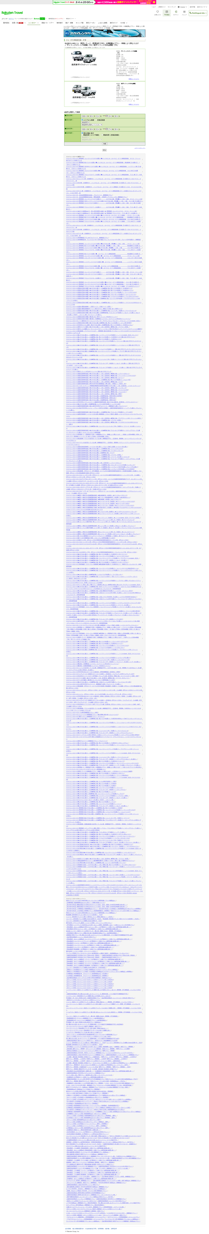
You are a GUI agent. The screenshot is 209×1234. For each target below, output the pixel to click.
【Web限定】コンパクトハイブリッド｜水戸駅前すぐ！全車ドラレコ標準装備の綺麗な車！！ (93, 941)
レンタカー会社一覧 (81, 26)
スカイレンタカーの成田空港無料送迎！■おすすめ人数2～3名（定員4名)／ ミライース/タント (93, 463)
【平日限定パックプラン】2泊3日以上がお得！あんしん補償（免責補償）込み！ (89, 925)
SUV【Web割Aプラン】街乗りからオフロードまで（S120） (84, 1144)
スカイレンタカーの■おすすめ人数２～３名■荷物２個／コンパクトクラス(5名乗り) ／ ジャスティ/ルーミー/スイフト (100, 836)
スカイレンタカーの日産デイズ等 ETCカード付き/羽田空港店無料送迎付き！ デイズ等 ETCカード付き (97, 540)
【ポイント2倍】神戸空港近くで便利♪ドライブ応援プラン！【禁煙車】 (87, 1093)
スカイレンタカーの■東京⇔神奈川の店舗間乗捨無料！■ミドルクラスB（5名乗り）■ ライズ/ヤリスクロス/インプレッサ (101, 511)
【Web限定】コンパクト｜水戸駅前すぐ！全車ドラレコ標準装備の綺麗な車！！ (89, 947)
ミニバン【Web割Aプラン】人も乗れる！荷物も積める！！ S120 (86, 1042)
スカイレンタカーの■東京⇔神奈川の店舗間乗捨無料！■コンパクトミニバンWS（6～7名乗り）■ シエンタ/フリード (100, 532)
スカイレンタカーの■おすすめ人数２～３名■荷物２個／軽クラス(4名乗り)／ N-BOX (91, 785)
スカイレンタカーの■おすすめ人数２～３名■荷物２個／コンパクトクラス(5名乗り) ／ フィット (94, 787)
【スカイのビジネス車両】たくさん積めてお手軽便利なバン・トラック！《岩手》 (104, 1065)
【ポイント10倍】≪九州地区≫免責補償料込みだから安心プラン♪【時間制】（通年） (91, 1115)
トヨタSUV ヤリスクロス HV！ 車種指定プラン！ (122, 1213)
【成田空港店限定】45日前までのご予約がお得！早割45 (83, 957)
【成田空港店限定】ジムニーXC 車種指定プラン (80, 1168)
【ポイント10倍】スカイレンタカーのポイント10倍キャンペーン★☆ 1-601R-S (89, 979)
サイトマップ (172, 7)
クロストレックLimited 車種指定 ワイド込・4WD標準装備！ (114, 1085)
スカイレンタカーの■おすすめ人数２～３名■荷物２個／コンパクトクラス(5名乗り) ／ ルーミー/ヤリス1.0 (97, 556)
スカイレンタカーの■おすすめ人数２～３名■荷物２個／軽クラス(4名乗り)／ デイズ (90, 802)
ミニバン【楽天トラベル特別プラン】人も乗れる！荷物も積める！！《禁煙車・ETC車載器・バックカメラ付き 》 (99, 1002)
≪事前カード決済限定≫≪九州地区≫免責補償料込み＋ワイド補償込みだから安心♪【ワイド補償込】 (96, 1095)
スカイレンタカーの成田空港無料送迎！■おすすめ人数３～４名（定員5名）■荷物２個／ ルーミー (95, 377)
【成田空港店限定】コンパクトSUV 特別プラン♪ (111, 1201)
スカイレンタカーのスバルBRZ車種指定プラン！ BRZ (82, 712)
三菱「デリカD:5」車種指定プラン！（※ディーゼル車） (112, 1168)
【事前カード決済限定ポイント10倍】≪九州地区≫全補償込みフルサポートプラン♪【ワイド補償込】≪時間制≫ (99, 971)
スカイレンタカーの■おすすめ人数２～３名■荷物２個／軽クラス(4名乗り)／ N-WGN (91, 783)
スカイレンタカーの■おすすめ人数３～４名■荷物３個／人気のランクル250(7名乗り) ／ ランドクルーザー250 (98, 682)
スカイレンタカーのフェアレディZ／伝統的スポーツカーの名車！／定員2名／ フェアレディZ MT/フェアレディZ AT (100, 674)
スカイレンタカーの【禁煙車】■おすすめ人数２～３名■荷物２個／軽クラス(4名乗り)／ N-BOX (94, 808)
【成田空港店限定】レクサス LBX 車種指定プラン (126, 1158)
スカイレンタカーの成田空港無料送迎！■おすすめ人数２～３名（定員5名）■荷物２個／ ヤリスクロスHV (97, 390)
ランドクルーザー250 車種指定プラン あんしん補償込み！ (122, 1219)
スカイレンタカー (95, 26)
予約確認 (166, 15)
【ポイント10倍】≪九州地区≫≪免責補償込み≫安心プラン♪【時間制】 (87, 1097)
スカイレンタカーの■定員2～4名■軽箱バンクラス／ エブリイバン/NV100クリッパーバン (92, 664)
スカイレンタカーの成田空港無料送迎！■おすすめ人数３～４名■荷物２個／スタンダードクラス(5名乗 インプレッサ (100, 465)
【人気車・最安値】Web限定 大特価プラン (78, 1063)
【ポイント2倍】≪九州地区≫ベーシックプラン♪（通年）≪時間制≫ (86, 1126)
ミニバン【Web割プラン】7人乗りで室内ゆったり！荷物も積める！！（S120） (89, 917)
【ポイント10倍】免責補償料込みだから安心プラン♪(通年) (83, 1119)
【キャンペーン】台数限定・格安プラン (114, 1215)
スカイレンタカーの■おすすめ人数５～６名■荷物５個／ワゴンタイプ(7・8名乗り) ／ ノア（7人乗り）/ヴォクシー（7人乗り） (103, 765)
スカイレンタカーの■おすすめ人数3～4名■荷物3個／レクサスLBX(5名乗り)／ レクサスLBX (93, 404)
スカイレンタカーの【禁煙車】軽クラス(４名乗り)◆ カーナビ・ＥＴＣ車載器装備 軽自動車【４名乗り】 (104, 254)
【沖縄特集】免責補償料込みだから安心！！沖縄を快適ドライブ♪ (85, 902)
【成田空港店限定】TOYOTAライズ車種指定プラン (111, 1199)
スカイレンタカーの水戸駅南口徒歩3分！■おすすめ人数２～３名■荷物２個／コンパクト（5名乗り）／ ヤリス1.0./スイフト (102, 846)
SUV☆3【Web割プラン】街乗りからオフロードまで (113, 1138)
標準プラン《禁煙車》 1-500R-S (76, 1059)
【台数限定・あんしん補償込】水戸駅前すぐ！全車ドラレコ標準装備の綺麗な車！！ (91, 1178)
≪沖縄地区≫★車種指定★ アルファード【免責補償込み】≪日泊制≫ (87, 973)
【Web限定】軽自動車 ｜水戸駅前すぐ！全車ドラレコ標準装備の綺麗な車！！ (89, 949)
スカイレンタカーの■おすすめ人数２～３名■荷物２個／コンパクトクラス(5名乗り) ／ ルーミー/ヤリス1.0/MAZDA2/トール (102, 568)
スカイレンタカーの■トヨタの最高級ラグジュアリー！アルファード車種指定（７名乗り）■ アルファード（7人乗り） (100, 536)
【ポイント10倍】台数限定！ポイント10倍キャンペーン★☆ (84, 1215)
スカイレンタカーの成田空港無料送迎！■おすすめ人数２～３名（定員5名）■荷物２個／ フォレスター (96, 392)
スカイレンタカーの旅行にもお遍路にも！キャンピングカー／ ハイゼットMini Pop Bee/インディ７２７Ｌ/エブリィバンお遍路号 (104, 329)
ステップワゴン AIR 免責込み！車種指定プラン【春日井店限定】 (85, 1205)
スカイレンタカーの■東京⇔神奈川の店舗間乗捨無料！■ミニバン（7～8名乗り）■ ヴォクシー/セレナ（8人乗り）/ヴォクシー (103, 534)
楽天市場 (192, 7)
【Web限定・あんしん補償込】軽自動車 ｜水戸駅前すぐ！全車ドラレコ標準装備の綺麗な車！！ (94, 965)
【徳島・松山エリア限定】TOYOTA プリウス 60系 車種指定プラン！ (86, 1191)
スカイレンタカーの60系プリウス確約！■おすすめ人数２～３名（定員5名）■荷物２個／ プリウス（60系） (97, 858)
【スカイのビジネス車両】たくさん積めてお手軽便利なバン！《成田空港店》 (115, 1063)
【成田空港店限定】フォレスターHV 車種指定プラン (81, 1166)
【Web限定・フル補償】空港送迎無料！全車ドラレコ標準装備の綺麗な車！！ (89, 1148)
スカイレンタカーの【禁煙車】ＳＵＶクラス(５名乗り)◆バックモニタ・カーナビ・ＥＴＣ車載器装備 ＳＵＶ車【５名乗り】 (104, 219)
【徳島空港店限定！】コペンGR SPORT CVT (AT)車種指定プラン (85, 1079)
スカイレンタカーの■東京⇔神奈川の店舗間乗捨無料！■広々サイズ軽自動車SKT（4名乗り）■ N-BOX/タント (98, 497)
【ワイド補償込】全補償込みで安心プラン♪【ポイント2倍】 (113, 1107)
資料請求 (114, 1228)
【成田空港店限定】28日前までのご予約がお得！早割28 (118, 955)
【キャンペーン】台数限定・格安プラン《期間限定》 (82, 1182)
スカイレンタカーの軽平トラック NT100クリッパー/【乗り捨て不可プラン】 (88, 371)
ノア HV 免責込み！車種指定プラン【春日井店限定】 (81, 1203)
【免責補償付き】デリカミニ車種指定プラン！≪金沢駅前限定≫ (85, 1018)
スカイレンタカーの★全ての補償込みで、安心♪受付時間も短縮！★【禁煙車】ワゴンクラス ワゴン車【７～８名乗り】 (102, 213)
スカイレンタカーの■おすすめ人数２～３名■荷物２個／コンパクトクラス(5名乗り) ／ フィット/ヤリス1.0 (97, 645)
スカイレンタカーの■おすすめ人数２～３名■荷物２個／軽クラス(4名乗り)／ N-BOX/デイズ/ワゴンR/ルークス (98, 834)
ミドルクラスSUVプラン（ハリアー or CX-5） (119, 1052)
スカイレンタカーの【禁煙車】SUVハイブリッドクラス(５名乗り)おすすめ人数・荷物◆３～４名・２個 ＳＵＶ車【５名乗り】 (104, 201)
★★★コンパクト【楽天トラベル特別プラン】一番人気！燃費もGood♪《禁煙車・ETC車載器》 (94, 931)
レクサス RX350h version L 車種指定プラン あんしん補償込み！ (86, 1188)
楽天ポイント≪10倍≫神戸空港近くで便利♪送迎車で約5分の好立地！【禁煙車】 (90, 1091)
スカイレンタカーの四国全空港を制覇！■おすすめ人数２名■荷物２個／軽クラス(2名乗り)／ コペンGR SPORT (98, 323)
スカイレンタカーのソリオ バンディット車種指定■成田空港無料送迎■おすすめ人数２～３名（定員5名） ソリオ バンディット (103, 386)
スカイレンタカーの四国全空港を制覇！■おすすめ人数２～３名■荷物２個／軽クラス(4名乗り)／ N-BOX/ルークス (99, 290)
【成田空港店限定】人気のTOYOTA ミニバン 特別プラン (82, 1184)
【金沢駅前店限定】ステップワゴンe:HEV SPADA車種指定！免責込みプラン (88, 977)
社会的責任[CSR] (90, 1228)
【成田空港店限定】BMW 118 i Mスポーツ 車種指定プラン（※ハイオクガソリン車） (91, 1195)
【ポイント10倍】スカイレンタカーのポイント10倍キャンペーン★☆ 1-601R (89, 981)
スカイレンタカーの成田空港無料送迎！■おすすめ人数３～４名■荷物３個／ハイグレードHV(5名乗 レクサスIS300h (100, 469)
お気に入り (157, 15)
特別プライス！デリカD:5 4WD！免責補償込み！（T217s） (108, 1081)
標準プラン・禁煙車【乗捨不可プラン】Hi (78, 1069)
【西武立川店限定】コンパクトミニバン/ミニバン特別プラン (84, 1050)
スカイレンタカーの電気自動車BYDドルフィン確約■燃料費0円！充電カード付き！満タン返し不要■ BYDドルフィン (100, 860)
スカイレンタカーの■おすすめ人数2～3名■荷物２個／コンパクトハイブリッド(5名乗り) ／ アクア (95, 793)
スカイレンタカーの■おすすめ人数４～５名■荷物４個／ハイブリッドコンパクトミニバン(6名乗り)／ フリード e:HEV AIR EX (103, 611)
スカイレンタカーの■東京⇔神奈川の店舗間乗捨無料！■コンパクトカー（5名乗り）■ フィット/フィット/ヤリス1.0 (99, 505)
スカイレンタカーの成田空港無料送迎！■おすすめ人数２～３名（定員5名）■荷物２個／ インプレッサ (96, 388)
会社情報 (68, 1228)
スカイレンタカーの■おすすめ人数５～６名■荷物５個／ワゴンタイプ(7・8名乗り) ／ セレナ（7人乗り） (97, 797)
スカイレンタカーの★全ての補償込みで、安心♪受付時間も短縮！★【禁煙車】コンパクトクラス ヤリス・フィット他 (101, 211)
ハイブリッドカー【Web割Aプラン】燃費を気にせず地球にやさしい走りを (88, 996)
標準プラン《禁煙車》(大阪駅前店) (76, 1067)
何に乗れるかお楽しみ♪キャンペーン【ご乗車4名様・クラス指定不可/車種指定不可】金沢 (92, 1038)
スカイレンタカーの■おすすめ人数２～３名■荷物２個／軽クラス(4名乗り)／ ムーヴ (90, 791)
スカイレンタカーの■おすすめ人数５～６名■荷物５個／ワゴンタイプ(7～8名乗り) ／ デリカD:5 (94, 619)
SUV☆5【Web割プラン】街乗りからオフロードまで (81, 1138)
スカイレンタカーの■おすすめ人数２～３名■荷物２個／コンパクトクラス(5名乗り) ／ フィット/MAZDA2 (97, 775)
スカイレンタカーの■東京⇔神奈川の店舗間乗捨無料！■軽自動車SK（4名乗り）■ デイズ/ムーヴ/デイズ (96, 495)
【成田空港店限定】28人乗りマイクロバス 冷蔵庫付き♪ (119, 1144)
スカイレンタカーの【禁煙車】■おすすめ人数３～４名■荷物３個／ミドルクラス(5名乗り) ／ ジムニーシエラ (98, 812)
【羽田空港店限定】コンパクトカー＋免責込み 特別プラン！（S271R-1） (112, 1142)
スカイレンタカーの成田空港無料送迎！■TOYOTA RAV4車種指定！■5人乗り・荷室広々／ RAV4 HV (96, 383)
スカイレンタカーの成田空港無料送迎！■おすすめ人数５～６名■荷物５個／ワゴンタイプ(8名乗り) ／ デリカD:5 (99, 412)
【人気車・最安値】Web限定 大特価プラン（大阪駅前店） (83, 1057)
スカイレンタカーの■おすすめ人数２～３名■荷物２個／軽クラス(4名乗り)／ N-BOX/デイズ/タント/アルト (97, 743)
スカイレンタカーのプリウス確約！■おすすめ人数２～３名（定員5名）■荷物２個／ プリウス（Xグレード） (98, 678)
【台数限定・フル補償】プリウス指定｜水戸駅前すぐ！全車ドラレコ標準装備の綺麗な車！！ (93, 1160)
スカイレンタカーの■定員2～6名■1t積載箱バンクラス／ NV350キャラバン (88, 666)
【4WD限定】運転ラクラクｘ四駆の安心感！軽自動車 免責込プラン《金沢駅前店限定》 (92, 933)
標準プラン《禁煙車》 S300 (121, 1067)
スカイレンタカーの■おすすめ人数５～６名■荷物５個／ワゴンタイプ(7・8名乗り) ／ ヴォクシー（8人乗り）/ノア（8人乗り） (103, 662)
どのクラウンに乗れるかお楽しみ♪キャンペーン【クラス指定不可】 (86, 1146)
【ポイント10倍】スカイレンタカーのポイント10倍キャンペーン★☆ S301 (88, 1036)
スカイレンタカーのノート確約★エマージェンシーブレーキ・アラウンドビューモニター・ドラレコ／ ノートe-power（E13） (103, 321)
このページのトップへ (139, 148)
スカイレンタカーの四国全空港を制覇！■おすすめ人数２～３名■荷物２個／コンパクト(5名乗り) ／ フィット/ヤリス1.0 (101, 292)
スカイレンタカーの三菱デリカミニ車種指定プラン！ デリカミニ (85, 716)
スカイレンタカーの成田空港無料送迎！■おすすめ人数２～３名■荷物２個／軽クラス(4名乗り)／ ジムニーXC (98, 379)
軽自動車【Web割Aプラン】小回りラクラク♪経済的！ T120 (84, 914)
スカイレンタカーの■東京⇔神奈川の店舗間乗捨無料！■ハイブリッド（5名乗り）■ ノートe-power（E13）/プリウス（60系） (103, 517)
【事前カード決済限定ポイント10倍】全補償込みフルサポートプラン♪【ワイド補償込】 (92, 969)
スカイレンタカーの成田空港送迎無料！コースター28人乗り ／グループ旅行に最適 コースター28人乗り (96, 446)
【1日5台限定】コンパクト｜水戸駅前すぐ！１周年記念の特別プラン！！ (88, 1132)
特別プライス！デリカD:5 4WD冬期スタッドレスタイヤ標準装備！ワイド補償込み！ (91, 900)
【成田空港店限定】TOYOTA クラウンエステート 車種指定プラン (85, 1073)
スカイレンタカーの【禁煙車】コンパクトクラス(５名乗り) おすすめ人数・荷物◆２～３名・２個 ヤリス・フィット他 (104, 199)
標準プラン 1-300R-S (108, 1057)
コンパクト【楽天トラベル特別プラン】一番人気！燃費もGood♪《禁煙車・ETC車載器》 (92, 1016)
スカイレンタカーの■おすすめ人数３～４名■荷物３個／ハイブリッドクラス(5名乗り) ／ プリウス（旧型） (97, 795)
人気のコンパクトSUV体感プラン (124, 925)
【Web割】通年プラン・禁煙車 (75, 1048)
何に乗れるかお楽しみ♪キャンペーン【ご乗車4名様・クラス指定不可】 (119, 1203)
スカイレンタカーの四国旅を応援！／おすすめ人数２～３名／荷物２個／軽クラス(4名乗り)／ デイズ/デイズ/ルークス (100, 864)
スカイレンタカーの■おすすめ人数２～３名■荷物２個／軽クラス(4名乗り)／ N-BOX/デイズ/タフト (95, 773)
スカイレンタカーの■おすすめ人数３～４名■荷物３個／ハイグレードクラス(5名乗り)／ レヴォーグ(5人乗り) (98, 657)
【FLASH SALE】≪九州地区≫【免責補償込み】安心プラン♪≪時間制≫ (120, 908)
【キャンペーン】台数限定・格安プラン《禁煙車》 (100, 1048)
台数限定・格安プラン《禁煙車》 (124, 1046)
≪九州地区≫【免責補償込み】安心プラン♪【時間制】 (82, 1103)
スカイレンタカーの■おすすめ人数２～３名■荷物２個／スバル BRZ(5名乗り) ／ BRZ (91, 781)
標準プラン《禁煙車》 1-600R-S (126, 1057)
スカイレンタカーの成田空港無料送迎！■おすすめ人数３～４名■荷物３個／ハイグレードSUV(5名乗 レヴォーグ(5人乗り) (102, 467)
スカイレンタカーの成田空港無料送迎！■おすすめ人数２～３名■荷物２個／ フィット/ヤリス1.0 (94, 448)
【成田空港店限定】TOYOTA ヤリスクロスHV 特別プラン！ (115, 1166)
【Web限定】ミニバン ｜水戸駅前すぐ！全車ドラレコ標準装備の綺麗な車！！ (89, 943)
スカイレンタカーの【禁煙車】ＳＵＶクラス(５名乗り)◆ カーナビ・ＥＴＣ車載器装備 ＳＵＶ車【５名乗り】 (104, 266)
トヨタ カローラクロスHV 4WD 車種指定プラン (119, 1083)
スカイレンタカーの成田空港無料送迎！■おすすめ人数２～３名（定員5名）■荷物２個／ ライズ (94, 381)
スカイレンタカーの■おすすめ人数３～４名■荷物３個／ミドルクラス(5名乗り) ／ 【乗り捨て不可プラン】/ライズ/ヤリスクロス (103, 349)
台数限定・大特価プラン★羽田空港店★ (78, 1142)
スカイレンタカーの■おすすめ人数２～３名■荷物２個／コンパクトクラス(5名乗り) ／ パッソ (93, 804)
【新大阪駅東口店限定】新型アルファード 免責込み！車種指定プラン (86, 1154)
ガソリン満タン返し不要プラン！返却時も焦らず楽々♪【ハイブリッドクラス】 (89, 1075)
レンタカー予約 (69, 26)
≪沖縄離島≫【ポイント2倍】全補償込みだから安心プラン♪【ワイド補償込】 (118, 1111)
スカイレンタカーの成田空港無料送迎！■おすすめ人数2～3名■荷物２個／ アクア (90, 453)
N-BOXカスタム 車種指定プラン (126, 1156)
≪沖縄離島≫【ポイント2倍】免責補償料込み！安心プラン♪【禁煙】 (86, 1113)
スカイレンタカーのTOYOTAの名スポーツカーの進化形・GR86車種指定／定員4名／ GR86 (93, 672)
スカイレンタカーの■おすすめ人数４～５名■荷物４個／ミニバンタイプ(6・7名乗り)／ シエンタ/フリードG (97, 659)
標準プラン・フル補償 (122, 1048)
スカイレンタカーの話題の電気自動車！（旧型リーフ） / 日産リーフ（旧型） (89, 306)
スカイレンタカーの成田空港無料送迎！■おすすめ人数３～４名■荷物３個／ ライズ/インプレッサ (94, 450)
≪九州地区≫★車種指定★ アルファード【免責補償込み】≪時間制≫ (87, 975)
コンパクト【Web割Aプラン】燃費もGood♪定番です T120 (84, 921)
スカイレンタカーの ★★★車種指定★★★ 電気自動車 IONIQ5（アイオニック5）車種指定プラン (96, 197)
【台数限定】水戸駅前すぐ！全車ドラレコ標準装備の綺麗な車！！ (85, 1077)
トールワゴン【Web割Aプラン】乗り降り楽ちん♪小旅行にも (84, 1032)
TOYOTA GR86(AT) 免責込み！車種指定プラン (112, 1182)
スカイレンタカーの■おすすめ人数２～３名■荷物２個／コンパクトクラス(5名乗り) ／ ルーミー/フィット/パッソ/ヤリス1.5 (102, 763)
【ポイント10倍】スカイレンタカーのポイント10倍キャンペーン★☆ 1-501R (89, 988)
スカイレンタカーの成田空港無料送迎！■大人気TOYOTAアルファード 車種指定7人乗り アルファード (96, 406)
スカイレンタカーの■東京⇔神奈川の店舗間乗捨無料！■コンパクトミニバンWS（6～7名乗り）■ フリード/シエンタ (100, 520)
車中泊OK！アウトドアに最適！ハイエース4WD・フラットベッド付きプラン (88, 923)
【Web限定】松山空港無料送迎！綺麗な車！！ (80, 1071)
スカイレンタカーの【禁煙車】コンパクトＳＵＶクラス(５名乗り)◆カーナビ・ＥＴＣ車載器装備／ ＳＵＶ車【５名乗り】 (103, 282)
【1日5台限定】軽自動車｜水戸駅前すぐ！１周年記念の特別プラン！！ (87, 1134)
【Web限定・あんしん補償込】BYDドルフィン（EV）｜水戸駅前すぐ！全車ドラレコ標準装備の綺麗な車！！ (98, 927)
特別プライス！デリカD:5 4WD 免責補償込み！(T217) (121, 1079)
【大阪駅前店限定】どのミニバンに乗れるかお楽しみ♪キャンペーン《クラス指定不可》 (92, 1140)
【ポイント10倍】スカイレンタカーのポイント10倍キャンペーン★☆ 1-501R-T (89, 985)
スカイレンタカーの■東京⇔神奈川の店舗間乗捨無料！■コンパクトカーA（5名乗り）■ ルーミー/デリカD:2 (97, 503)
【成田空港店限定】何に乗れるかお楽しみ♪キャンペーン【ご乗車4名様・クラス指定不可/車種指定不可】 (97, 994)
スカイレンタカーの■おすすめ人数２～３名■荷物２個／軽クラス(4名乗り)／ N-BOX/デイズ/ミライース (96, 554)
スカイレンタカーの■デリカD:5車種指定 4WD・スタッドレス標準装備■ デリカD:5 (90, 538)
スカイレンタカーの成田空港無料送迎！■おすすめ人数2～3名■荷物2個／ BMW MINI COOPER (94, 396)
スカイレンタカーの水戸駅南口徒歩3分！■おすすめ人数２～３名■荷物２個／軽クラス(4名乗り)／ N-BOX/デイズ (99, 844)
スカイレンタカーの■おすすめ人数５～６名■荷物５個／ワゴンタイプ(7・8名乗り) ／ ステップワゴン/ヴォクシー (99, 733)
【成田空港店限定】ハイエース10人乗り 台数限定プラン (83, 1176)
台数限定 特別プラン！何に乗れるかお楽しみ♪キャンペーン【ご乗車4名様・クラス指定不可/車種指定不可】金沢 (99, 935)
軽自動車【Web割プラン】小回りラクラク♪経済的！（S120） (121, 919)
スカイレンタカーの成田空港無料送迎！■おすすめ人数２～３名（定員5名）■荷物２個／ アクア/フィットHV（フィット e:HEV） (104, 418)
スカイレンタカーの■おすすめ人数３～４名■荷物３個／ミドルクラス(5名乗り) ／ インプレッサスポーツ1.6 (97, 838)
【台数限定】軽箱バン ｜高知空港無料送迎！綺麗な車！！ (83, 1130)
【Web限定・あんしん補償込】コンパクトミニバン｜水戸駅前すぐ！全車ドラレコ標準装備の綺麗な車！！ (97, 961)
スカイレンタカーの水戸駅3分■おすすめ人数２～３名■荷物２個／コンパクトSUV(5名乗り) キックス (95, 862)
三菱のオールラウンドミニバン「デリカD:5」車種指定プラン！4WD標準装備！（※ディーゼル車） (95, 1207)
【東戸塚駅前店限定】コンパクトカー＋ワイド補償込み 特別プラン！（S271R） (90, 1197)
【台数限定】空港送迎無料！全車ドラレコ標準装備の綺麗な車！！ (114, 1071)
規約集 (107, 1228)
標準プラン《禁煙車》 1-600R (96, 1059)
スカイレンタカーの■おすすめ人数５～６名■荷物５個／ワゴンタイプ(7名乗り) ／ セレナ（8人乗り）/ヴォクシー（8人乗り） (103, 842)
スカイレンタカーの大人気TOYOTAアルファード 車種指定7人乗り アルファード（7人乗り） (93, 684)
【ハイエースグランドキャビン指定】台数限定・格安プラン (83, 1026)
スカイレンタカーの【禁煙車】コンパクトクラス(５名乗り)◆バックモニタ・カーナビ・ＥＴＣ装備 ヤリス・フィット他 (102, 215)
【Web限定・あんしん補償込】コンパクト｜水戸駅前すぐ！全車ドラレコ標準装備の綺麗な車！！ (95, 963)
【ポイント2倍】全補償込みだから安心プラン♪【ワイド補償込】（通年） (87, 1122)
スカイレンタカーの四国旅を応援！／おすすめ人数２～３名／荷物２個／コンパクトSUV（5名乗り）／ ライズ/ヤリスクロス (103, 875)
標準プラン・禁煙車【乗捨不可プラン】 (78, 1081)
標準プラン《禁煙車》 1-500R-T (117, 1059)
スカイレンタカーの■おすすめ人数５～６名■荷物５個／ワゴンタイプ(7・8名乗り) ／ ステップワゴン (96, 789)
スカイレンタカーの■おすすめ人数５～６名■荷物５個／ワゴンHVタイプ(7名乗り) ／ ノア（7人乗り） (96, 832)
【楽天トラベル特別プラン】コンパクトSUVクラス (81, 1201)
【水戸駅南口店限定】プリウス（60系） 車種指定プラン (117, 1176)
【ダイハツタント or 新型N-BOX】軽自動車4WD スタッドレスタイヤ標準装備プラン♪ (91, 1034)
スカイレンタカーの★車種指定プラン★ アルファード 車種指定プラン (87, 237)
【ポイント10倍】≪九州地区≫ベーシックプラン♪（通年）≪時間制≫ (87, 1123)
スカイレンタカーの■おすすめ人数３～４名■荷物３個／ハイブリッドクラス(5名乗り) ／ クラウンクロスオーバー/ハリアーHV (103, 603)
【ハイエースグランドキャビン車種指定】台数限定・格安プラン (85, 1211)
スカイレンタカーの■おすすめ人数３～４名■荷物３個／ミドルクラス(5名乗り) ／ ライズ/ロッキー (95, 647)
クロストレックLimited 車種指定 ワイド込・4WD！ (114, 1087)
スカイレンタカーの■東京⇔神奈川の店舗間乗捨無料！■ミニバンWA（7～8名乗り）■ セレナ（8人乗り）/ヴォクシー (100, 526)
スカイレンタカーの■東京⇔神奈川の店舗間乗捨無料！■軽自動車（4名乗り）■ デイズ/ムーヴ (93, 499)
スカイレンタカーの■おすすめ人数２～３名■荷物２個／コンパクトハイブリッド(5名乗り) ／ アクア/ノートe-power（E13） (102, 558)
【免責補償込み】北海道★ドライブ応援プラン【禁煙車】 (83, 1089)
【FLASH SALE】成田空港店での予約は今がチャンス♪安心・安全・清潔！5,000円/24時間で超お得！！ (96, 906)
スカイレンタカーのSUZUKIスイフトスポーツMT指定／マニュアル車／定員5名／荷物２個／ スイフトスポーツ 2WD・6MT (102, 676)
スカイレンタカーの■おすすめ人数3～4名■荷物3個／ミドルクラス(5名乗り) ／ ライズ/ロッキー (94, 574)
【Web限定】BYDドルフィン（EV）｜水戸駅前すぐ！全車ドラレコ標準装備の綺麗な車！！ (93, 929)
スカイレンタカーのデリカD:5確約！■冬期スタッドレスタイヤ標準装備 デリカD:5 (90, 680)
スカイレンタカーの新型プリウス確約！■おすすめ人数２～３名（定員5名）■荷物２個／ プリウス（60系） (97, 327)
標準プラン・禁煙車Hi (107, 1162)
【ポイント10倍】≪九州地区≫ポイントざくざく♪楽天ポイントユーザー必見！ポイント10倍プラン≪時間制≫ (98, 1099)
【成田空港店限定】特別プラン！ (111, 957)
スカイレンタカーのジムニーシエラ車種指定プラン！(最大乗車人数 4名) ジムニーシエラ (92, 714)
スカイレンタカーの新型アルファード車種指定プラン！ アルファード (86, 741)
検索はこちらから (134, 79)
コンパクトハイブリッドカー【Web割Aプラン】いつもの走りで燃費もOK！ (88, 1030)
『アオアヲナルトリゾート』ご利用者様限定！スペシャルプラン (85, 1219)
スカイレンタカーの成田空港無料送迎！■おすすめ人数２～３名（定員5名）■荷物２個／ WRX (93, 394)
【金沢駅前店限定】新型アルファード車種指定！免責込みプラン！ (121, 1221)
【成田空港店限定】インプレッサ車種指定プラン (80, 1199)
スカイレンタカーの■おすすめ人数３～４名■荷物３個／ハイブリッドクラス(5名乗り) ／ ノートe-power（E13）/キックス (102, 335)
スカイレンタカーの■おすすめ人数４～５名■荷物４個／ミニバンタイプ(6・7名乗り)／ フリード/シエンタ (97, 730)
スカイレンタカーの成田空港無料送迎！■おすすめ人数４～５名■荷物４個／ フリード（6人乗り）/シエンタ (97, 457)
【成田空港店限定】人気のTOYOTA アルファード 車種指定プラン (85, 1055)
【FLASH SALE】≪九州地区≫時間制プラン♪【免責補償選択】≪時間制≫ (88, 910)
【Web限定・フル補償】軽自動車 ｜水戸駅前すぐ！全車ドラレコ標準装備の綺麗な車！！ (92, 1174)
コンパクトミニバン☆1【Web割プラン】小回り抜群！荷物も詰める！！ (87, 1136)
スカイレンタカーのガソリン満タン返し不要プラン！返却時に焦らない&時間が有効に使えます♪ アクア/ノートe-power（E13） (103, 584)
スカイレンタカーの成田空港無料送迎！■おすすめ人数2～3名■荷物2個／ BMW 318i (91, 400)
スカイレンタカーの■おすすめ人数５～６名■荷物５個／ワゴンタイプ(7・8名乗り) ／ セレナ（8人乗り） (97, 560)
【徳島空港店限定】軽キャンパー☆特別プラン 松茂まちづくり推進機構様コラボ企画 (91, 1040)
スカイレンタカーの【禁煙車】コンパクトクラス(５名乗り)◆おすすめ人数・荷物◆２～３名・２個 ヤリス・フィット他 (102, 243)
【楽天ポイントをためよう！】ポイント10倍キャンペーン (83, 1000)
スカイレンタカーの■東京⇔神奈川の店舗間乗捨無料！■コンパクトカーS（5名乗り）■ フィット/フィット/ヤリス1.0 (100, 501)
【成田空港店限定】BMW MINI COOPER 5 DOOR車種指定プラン (85, 1193)
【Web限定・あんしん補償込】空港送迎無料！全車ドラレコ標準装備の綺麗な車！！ (91, 1150)
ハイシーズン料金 (93, 1067)
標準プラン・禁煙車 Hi (73, 1065)
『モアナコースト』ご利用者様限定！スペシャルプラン (123, 1217)
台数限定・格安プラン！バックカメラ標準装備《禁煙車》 (83, 1162)
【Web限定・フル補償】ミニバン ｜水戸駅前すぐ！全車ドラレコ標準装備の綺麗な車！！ (92, 1170)
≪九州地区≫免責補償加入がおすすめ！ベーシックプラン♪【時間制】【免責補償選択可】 (92, 1105)
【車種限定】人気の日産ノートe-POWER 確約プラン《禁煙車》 (85, 1083)
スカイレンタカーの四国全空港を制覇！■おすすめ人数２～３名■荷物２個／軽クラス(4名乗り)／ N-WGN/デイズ (99, 288)
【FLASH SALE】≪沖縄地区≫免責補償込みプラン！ (82, 908)
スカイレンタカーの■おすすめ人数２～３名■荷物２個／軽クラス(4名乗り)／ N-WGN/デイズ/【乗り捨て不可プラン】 (100, 337)
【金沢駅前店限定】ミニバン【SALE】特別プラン (81, 937)
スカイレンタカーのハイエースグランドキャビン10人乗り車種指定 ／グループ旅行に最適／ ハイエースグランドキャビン (102, 625)
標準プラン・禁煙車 (108, 1050)
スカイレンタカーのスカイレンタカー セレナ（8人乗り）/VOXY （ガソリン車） (90, 800)
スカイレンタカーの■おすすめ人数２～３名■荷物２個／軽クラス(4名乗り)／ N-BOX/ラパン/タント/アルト (97, 562)
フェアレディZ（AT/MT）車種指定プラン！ (79, 1180)
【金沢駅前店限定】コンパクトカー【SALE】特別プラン (117, 998)
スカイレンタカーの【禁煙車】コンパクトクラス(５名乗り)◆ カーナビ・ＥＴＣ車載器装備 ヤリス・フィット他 (102, 256)
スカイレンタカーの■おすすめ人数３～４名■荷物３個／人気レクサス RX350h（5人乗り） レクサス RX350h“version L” (101, 597)
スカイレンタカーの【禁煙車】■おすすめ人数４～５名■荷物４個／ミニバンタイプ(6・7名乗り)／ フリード (97, 818)
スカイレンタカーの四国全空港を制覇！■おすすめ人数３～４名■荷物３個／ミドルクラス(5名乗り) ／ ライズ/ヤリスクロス (102, 296)
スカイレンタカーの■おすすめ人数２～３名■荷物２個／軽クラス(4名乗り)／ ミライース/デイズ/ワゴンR (96, 641)
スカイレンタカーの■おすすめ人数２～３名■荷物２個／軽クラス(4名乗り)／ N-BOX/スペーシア (94, 643)
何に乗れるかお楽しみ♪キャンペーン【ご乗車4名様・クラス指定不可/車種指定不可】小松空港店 (94, 1024)
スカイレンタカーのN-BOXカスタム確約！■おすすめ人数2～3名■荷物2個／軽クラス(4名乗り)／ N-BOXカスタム (99, 325)
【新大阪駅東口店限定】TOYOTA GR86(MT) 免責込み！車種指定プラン (87, 1186)
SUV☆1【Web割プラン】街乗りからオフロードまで (125, 1136)
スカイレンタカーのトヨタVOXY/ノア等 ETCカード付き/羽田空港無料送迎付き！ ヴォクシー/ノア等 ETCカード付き (101, 552)
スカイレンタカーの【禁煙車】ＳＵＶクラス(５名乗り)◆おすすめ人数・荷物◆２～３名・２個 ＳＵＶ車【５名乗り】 (104, 247)
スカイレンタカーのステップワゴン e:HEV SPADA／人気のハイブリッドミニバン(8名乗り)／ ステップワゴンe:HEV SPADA (102, 735)
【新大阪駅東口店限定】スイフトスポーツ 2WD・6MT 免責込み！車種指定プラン (116, 1180)
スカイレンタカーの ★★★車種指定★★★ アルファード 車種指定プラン (89, 195)
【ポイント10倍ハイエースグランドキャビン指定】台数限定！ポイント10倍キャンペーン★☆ (93, 1209)
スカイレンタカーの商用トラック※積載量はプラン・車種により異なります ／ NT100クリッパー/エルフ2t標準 (99, 771)
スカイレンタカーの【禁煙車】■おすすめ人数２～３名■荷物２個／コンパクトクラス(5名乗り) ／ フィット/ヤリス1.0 (100, 810)
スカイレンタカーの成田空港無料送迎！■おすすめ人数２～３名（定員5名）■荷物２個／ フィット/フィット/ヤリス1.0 (100, 375)
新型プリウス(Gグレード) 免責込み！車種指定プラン (82, 1087)
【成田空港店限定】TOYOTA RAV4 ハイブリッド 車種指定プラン (85, 1052)
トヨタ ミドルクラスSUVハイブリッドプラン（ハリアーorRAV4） (86, 1213)
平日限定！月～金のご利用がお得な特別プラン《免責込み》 (83, 1022)
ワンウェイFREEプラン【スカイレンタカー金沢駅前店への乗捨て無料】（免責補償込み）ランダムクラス (97, 953)
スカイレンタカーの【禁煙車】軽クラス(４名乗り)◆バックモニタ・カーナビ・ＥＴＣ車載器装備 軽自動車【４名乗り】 (104, 217)
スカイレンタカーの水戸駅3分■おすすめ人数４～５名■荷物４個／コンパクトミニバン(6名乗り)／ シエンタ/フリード (100, 852)
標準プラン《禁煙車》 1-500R (75, 1061)
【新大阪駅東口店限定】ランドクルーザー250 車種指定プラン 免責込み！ (88, 1152)
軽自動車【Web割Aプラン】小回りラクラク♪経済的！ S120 (84, 1044)
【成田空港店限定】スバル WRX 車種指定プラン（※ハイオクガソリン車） (88, 1158)
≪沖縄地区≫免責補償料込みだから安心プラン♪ (80, 1107)
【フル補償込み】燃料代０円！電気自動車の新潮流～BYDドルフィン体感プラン (89, 1164)
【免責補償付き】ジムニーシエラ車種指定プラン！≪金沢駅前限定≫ (86, 1020)
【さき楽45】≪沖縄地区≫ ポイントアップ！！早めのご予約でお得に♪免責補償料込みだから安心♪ (95, 1109)
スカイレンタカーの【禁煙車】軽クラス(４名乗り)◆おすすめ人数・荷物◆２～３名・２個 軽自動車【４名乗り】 (104, 245)
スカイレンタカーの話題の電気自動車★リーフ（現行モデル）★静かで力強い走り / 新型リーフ (94, 308)
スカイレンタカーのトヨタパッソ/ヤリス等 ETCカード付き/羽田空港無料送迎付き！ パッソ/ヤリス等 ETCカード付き (101, 542)
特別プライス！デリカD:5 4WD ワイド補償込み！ (125, 910)
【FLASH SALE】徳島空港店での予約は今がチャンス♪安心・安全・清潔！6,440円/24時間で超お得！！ (96, 904)
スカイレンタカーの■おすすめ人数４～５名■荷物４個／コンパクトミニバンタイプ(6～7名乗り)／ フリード (97, 840)
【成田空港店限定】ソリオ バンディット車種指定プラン (121, 1055)
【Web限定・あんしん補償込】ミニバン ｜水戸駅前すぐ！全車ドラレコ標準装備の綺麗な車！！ (94, 959)
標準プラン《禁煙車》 (105, 1067)
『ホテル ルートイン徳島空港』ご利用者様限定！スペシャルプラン (86, 1217)
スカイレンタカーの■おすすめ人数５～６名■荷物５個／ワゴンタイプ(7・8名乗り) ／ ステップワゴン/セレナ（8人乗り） (101, 759)
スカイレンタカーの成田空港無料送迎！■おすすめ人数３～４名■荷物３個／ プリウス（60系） (94, 420)
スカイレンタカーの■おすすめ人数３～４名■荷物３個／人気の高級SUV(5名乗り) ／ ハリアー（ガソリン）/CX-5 (99, 591)
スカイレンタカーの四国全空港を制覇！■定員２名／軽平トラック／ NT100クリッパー (91, 317)
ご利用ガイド (162, 7)
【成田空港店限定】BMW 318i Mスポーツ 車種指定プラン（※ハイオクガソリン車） (91, 1156)
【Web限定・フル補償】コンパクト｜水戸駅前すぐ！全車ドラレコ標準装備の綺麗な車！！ (93, 1172)
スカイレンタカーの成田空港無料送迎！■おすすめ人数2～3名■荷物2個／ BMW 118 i (91, 398)
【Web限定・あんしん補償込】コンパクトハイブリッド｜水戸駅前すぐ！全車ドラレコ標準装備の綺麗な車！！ (99, 939)
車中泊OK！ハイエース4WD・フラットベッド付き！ (81, 951)
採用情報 (101, 1228)
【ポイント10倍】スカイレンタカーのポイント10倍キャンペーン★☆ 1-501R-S (89, 984)
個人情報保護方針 (78, 1228)
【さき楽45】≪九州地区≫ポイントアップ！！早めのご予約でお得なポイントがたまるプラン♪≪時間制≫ (97, 1101)
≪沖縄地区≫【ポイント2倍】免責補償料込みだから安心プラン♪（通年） (87, 1128)
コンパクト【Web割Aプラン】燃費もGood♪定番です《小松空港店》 (86, 967)
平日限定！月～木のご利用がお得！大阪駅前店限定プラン (83, 998)
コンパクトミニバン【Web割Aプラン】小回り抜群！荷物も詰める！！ (87, 1028)
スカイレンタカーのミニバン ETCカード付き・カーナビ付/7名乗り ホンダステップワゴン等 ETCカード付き (99, 694)
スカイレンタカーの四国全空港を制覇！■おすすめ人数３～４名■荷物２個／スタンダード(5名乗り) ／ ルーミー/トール (101, 294)
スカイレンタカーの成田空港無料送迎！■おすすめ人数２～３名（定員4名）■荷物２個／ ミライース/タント (97, 373)
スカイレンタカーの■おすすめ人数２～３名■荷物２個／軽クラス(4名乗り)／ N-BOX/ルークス (93, 339)
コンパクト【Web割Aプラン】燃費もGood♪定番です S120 (124, 1042)
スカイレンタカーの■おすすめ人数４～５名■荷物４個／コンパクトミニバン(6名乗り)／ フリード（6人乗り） (98, 605)
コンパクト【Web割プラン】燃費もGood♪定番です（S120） (84, 919)
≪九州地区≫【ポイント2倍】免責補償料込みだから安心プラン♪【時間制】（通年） (91, 1117)
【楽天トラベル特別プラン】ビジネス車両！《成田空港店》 (103, 1061)
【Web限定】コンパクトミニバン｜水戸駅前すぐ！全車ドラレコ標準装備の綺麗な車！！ (92, 945)
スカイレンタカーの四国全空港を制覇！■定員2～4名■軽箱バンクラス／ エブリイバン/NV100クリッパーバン (98, 319)
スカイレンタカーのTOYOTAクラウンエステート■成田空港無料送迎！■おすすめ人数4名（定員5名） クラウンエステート (101, 402)
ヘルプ (154, 7)
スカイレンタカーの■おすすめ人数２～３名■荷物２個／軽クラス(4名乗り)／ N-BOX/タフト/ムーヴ (95, 761)
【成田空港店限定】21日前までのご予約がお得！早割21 (83, 955)
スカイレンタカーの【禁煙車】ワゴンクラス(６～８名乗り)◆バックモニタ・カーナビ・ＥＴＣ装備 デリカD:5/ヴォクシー (102, 286)
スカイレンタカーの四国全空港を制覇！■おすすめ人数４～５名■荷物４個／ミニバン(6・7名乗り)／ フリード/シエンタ (101, 310)
